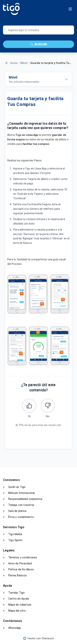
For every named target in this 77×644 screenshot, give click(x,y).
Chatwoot (47, 638)
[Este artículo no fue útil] (48, 406)
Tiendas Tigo (13, 592)
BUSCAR (41, 44)
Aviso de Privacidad (17, 563)
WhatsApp (12, 627)
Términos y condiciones (20, 557)
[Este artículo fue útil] (29, 406)
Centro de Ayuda (16, 598)
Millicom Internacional (19, 492)
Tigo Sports (12, 540)
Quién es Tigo (14, 486)
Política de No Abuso (18, 569)
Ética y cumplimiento (18, 516)
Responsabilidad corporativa (22, 498)
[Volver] (7, 63)
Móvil (24, 62)
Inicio (14, 62)
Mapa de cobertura (17, 604)
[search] (38, 30)
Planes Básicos (15, 575)
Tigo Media (12, 534)
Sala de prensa (14, 510)
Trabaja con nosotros (18, 504)
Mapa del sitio (14, 610)
